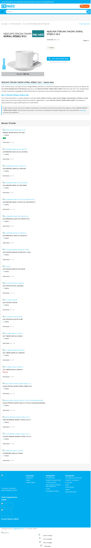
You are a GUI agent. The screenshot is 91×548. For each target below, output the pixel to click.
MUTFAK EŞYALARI (15, 24)
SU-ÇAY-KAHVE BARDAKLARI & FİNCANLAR (36, 24)
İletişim (28, 480)
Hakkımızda (29, 478)
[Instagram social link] (2, 522)
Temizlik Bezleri (50, 478)
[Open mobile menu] (2, 11)
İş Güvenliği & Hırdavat (52, 491)
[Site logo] (8, 6)
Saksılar (67, 489)
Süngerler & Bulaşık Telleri (53, 480)
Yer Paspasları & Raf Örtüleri (73, 478)
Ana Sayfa (4, 24)
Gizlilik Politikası (30, 482)
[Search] (87, 11)
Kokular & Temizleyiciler (72, 480)
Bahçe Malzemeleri (70, 492)
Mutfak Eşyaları (69, 487)
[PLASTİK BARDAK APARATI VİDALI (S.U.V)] (16, 434)
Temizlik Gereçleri (51, 482)
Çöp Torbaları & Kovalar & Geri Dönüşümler (53, 485)
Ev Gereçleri (68, 482)
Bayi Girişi (86, 6)
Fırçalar (48, 489)
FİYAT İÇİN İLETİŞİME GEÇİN (60, 59)
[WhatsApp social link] (89, 40)
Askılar (67, 485)
